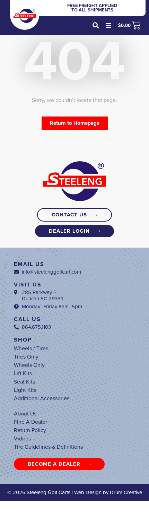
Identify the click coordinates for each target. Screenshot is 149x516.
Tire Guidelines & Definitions (48, 447)
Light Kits (25, 390)
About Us (25, 413)
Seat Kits (24, 381)
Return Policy (30, 430)
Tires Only (26, 356)
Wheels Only (29, 365)
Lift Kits (23, 373)
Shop (23, 339)
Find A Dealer (30, 422)
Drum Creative (126, 492)
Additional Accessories (41, 398)
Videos (22, 438)
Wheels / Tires (31, 348)
